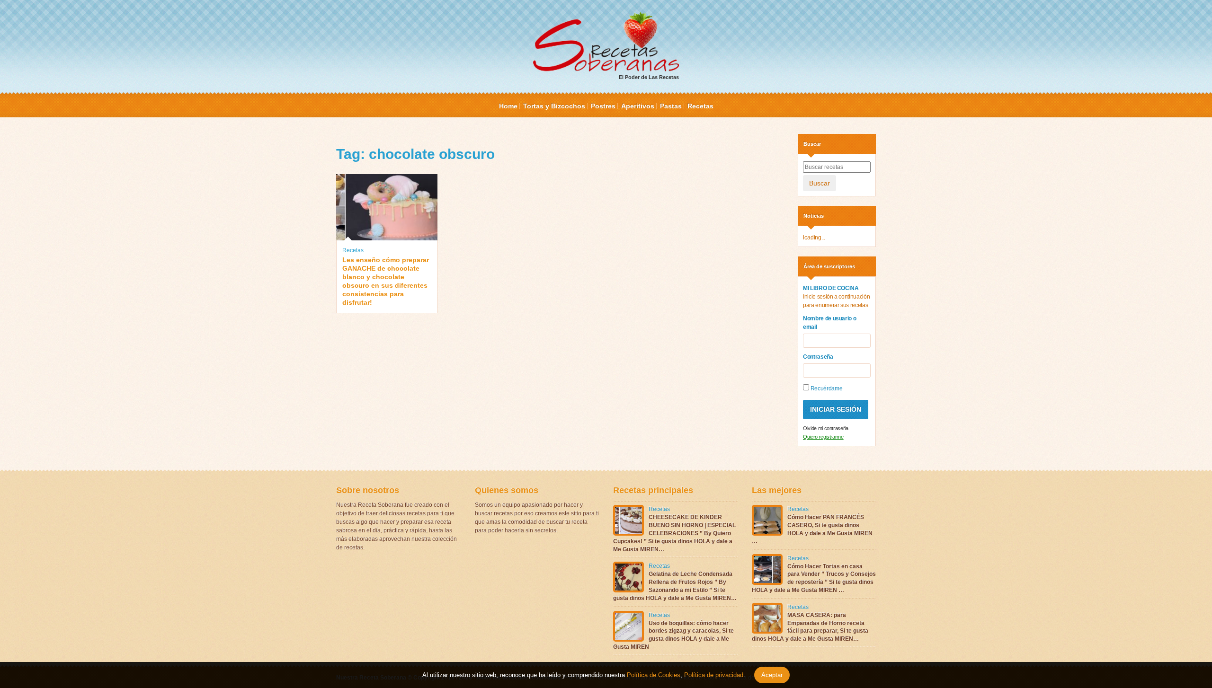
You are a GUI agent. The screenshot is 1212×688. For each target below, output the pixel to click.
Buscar (819, 183)
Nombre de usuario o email (829, 322)
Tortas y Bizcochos (554, 106)
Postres (603, 106)
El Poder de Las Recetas (649, 77)
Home (508, 106)
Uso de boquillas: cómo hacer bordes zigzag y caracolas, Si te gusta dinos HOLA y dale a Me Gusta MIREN (673, 635)
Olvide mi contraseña (825, 428)
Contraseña (818, 356)
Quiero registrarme (823, 437)
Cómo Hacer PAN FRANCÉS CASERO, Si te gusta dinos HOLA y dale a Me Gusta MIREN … (812, 529)
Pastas (671, 106)
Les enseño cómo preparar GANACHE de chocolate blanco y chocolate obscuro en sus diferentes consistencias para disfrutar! (385, 281)
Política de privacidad (712, 675)
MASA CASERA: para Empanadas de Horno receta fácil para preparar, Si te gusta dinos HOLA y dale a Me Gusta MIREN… (810, 627)
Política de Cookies (653, 675)
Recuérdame (825, 388)
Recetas (700, 106)
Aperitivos (637, 106)
